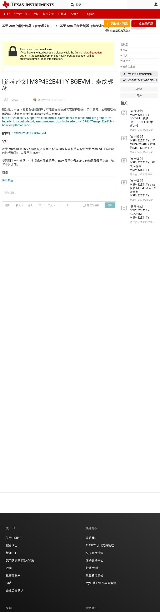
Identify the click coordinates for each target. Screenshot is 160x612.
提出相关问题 (119, 23)
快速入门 (76, 13)
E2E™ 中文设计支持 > (16, 13)
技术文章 (48, 13)
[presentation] (8, 205)
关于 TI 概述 (13, 537)
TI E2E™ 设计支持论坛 (100, 545)
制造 (9, 583)
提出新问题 (145, 23)
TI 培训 (62, 13)
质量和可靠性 (95, 575)
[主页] (31, 4)
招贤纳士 (12, 545)
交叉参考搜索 (94, 553)
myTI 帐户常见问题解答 (101, 583)
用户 (156, 4)
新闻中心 (12, 553)
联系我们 (92, 537)
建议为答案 (93, 205)
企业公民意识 (14, 590)
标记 (139, 88)
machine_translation (140, 73)
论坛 (36, 13)
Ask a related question (88, 52)
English (90, 13)
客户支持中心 (94, 560)
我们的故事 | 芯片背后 (20, 560)
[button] (8, 205)
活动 (9, 568)
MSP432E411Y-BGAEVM (142, 80)
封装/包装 (92, 568)
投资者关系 (13, 575)
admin (14, 100)
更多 (139, 95)
